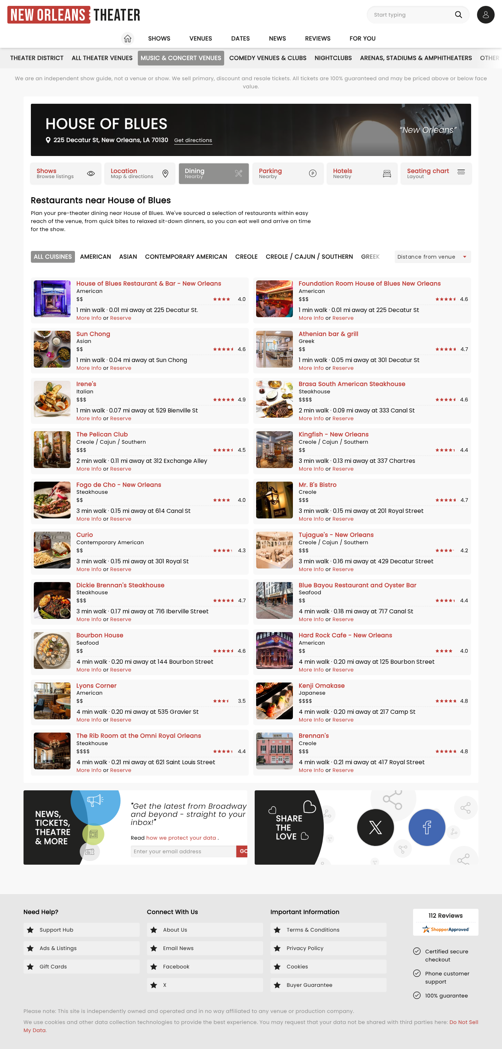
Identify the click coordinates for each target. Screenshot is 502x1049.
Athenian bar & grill (328, 334)
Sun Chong (93, 334)
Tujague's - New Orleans (336, 535)
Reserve (121, 318)
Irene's (86, 384)
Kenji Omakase (322, 685)
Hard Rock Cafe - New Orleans (345, 635)
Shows (159, 38)
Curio (84, 535)
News (277, 38)
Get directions (193, 140)
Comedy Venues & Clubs (267, 58)
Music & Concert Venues (181, 58)
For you (363, 38)
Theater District (37, 58)
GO (244, 851)
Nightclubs (333, 58)
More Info (89, 318)
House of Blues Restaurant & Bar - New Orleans (148, 283)
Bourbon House (99, 635)
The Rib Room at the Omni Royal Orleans (138, 735)
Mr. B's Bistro (318, 485)
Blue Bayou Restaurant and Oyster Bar (358, 585)
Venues (201, 38)
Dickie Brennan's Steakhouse (120, 585)
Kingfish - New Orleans (334, 434)
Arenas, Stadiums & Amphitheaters (416, 58)
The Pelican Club (102, 434)
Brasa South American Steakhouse (352, 384)
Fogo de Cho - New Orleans (118, 485)
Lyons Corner (96, 685)
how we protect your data (182, 837)
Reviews (318, 38)
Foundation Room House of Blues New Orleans (370, 283)
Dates (240, 38)
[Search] (460, 15)
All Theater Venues (102, 58)
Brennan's (314, 735)
